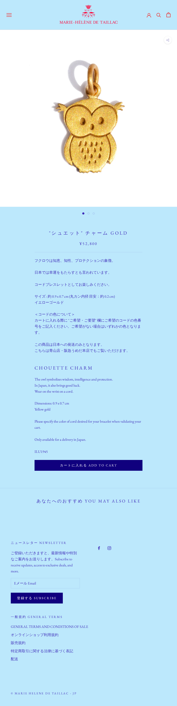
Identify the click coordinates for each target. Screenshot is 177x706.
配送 (14, 659)
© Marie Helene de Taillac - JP (44, 693)
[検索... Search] (158, 15)
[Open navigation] (9, 15)
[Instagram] (109, 548)
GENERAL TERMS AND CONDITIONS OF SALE (49, 626)
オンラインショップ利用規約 (34, 634)
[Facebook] (99, 548)
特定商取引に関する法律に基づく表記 (42, 651)
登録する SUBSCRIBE (37, 598)
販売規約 (18, 642)
